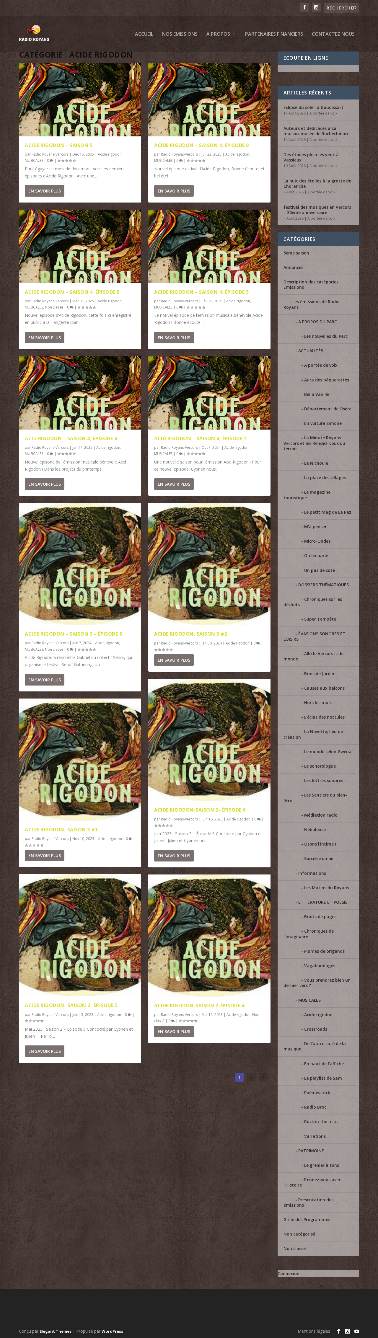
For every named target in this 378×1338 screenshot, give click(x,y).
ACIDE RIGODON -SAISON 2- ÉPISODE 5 (71, 1005)
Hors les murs (318, 702)
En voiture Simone (323, 423)
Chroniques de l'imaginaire (309, 933)
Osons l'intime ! (320, 844)
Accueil (144, 34)
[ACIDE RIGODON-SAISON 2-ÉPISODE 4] (209, 935)
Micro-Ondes (317, 541)
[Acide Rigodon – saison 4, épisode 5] (80, 246)
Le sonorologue (320, 766)
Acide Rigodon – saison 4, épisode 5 (72, 292)
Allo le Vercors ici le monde (313, 656)
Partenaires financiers (274, 34)
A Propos (218, 34)
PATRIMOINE (311, 1150)
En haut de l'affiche (324, 1063)
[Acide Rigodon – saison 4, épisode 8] (209, 99)
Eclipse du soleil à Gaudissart (313, 107)
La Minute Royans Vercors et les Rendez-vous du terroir (314, 443)
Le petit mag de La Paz (327, 512)
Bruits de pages (320, 916)
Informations (312, 873)
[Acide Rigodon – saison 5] (80, 99)
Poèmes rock (317, 1092)
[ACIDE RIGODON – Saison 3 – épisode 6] (80, 564)
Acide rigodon (110, 154)
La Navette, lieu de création (313, 734)
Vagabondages (319, 965)
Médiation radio (321, 815)
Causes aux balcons (324, 688)
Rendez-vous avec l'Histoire (312, 1182)
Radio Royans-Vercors (50, 154)
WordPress (112, 1331)
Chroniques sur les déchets (313, 601)
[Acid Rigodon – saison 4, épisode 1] (209, 393)
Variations (315, 1136)
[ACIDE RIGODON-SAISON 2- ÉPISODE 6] (209, 740)
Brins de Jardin (319, 673)
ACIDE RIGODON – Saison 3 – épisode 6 (73, 634)
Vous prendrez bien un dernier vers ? (317, 982)
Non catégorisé (299, 1234)
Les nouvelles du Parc (326, 336)
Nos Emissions (180, 34)
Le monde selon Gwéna (327, 751)
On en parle (316, 555)
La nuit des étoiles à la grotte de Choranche (317, 183)
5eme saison (296, 253)
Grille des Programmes (307, 1219)
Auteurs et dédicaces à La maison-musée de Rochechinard (317, 130)
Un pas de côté (319, 570)
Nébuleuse (315, 829)
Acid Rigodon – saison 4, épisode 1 (200, 438)
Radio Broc (315, 1107)
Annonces (293, 267)
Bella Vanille (316, 394)
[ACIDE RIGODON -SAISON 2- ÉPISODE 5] (80, 935)
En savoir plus (44, 191)
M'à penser (315, 526)
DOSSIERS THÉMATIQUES (323, 585)
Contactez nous (333, 34)
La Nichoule (316, 463)
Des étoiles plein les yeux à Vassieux (311, 157)
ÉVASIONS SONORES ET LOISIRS (315, 636)
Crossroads (315, 1029)
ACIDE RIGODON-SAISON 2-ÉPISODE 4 (199, 1005)
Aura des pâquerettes (326, 380)
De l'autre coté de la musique (315, 1046)
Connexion (288, 1273)
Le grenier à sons (321, 1165)
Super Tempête (320, 619)
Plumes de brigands (324, 951)
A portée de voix (323, 113)
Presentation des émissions (308, 1202)
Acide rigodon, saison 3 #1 (61, 829)
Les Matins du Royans (326, 887)
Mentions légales (314, 1331)
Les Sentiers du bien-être (315, 797)
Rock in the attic (321, 1121)
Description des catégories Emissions (311, 284)
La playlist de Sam (323, 1078)
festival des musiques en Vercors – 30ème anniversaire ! (317, 209)
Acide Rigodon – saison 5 (58, 145)
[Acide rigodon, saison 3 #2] (209, 564)
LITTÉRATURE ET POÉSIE (323, 902)
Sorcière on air (319, 858)
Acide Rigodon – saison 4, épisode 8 (201, 145)
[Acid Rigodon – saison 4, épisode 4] (80, 393)
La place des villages (325, 477)
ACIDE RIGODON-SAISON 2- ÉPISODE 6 (200, 810)
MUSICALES (34, 160)
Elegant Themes (55, 1331)
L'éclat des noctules (324, 717)
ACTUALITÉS (310, 350)
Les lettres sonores (323, 780)
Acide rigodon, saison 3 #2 (190, 634)
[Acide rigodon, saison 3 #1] (80, 760)
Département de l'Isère (327, 409)
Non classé (54, 307)
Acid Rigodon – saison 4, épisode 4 (71, 438)
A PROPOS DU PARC (317, 321)
